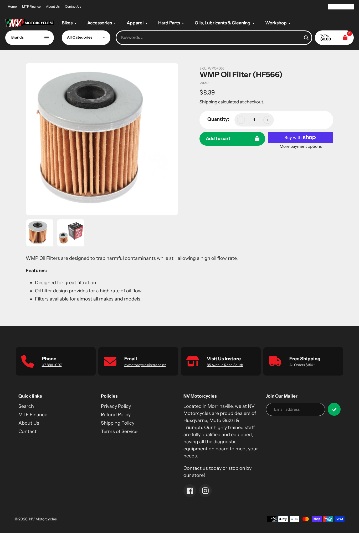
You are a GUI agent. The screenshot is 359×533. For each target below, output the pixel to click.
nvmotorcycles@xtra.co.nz (145, 365)
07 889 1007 (52, 365)
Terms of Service (119, 431)
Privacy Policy (116, 406)
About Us (53, 6)
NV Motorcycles (43, 519)
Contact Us (73, 6)
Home (12, 6)
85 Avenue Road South (225, 365)
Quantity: (218, 119)
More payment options (301, 146)
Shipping (208, 101)
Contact (27, 431)
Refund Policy (116, 415)
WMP (204, 83)
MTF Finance (31, 6)
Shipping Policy (117, 423)
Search (26, 406)
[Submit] (334, 409)
